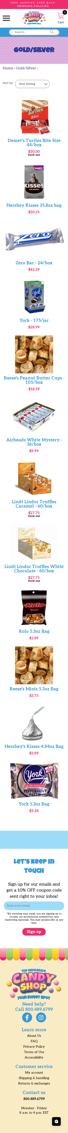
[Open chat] (56, 1121)
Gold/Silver (26, 68)
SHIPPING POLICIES (33, 6)
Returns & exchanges (34, 1083)
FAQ (34, 1041)
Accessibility (34, 1057)
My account (34, 1073)
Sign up (34, 931)
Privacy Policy (34, 1047)
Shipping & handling (34, 1078)
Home (8, 68)
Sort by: (8, 83)
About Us (34, 1036)
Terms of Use (34, 1052)
